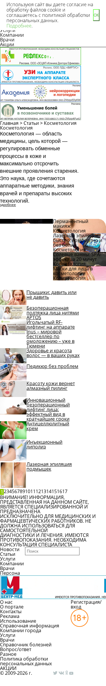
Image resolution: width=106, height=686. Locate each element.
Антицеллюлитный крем (47, 426)
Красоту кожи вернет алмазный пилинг (50, 385)
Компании (12, 35)
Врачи (7, 39)
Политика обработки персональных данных (26, 661)
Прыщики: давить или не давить (51, 294)
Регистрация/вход (86, 604)
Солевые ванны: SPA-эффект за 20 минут (77, 257)
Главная (9, 123)
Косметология (60, 123)
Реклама (9, 616)
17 (64, 491)
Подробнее (19, 25)
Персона (10, 573)
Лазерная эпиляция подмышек (49, 466)
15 (54, 491)
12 (38, 491)
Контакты (10, 611)
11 (33, 491)
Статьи (31, 123)
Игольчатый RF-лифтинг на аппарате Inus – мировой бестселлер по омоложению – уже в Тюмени (50, 334)
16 (59, 491)
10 (27, 491)
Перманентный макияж (70, 223)
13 (43, 491)
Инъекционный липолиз (44, 444)
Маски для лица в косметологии (73, 271)
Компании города (20, 630)
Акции (7, 44)
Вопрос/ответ (15, 649)
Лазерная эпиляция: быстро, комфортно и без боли (77, 240)
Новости (9, 549)
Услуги (7, 559)
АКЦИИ (8, 668)
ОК (96, 15)
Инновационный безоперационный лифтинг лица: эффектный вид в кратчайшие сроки (48, 409)
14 (49, 491)
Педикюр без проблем (52, 366)
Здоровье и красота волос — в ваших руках (53, 353)
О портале (12, 606)
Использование (18, 621)
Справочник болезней (26, 644)
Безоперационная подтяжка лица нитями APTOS (52, 313)
